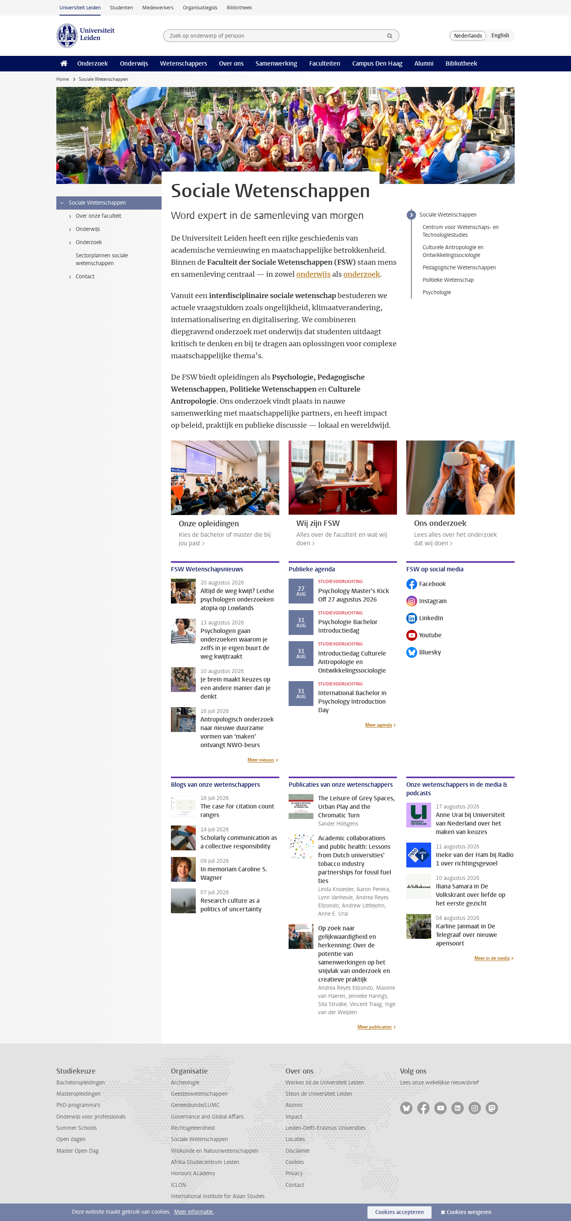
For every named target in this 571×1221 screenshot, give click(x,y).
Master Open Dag (77, 1151)
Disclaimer (298, 1151)
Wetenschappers (183, 63)
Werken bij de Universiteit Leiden (325, 1082)
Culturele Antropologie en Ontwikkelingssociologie (453, 251)
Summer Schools (76, 1128)
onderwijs (313, 274)
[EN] (500, 35)
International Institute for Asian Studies (218, 1196)
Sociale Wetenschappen (448, 215)
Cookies (295, 1162)
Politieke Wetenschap (448, 280)
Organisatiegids (200, 7)
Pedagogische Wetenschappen (459, 267)
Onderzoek (92, 63)
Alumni (423, 63)
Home (62, 79)
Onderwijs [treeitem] (88, 229)
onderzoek (361, 274)
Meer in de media (492, 958)
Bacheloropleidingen (80, 1082)
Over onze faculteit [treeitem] (98, 216)
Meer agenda (378, 725)
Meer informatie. (194, 1212)
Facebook (426, 585)
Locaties (295, 1139)
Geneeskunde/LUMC (195, 1105)
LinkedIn (424, 619)
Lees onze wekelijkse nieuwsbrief (439, 1082)
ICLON (178, 1185)
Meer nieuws (260, 760)
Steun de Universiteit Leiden (319, 1094)
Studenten (121, 7)
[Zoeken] (390, 35)
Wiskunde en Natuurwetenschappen (214, 1151)
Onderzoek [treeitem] (89, 242)
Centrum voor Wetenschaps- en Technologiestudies (461, 231)
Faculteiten (324, 63)
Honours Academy (193, 1173)
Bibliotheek (239, 7)
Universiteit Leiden (80, 7)
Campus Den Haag (377, 63)
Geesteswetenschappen (199, 1094)
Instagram (426, 602)
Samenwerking (276, 63)
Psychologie (437, 292)
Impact (294, 1116)
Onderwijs (134, 63)
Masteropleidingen (78, 1094)
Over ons (231, 63)
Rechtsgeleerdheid (193, 1128)
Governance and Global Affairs (207, 1116)
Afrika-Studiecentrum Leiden (205, 1162)
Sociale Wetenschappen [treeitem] (97, 202)
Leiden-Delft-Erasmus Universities (326, 1128)
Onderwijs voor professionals (90, 1116)
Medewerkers (158, 7)
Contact (295, 1185)
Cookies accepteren (399, 1212)
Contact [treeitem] (85, 276)
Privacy (294, 1173)
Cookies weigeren (469, 1212)
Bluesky (423, 653)
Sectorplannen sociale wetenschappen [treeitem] (102, 259)
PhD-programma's (78, 1105)
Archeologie (185, 1082)
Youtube (424, 636)
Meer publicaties (374, 1027)
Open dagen (70, 1139)
